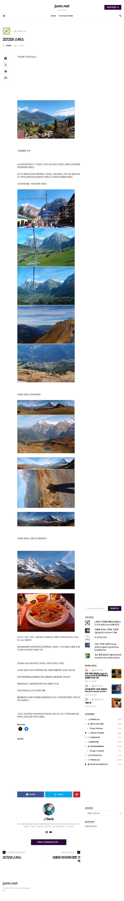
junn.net (62, 6)
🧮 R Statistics (95, 755)
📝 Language (94, 737)
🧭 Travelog (94, 760)
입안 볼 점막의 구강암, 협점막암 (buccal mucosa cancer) (96, 690)
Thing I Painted (96, 728)
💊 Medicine (93, 742)
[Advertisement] (48, 79)
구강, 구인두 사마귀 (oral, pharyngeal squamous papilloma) (107, 647)
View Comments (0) (47, 842)
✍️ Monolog (94, 719)
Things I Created (97, 751)
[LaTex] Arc (101, 637)
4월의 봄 (88, 703)
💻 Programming (96, 746)
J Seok (8, 45)
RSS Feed (111, 7)
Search (114, 608)
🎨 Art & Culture (96, 724)
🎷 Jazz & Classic (96, 733)
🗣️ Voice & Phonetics (98, 764)
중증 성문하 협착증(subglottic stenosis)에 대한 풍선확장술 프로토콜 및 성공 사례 (96, 676)
